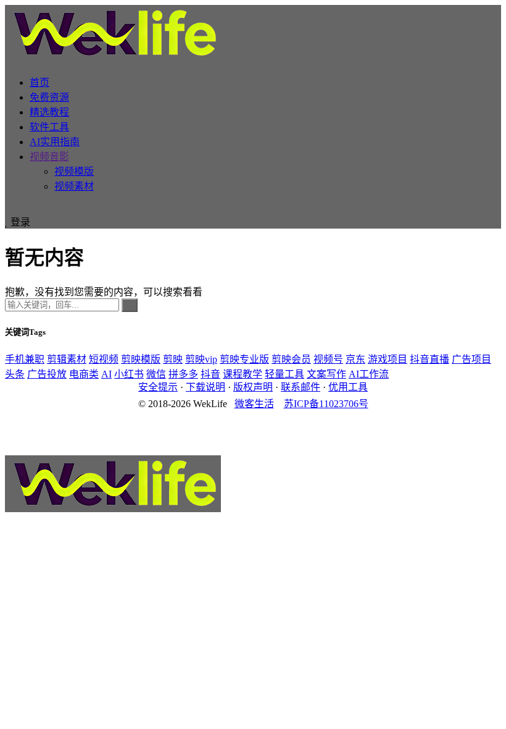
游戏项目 (387, 359)
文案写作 (326, 374)
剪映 (173, 359)
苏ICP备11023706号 (326, 403)
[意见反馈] (253, 416)
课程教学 (242, 374)
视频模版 (74, 171)
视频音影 (49, 156)
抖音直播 (429, 359)
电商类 (84, 374)
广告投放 (47, 374)
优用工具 (348, 387)
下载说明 (205, 387)
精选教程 (49, 112)
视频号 (328, 359)
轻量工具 (284, 374)
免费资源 (49, 97)
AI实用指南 (55, 142)
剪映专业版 (244, 359)
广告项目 (471, 359)
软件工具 (49, 127)
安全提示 (158, 387)
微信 (156, 374)
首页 (39, 82)
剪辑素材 (66, 359)
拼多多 (183, 374)
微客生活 (254, 403)
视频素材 (74, 186)
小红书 (129, 374)
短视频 (103, 359)
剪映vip (201, 359)
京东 (355, 359)
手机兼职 (24, 359)
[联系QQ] (253, 427)
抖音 (210, 374)
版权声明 (253, 387)
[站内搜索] (8, 208)
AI (106, 374)
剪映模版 (140, 359)
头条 (15, 374)
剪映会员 (291, 359)
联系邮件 (300, 387)
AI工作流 (369, 374)
